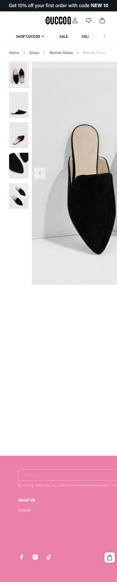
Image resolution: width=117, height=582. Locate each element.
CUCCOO (24, 510)
